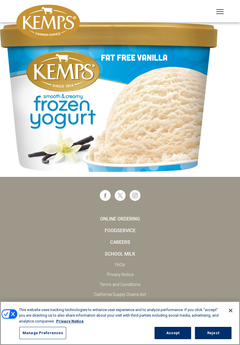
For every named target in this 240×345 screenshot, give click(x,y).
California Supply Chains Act (120, 294)
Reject (213, 333)
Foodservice (120, 230)
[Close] (230, 310)
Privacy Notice (120, 274)
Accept (173, 333)
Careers (120, 242)
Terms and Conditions (120, 284)
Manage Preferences (43, 333)
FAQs (120, 264)
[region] (120, 323)
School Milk (120, 254)
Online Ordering (120, 219)
